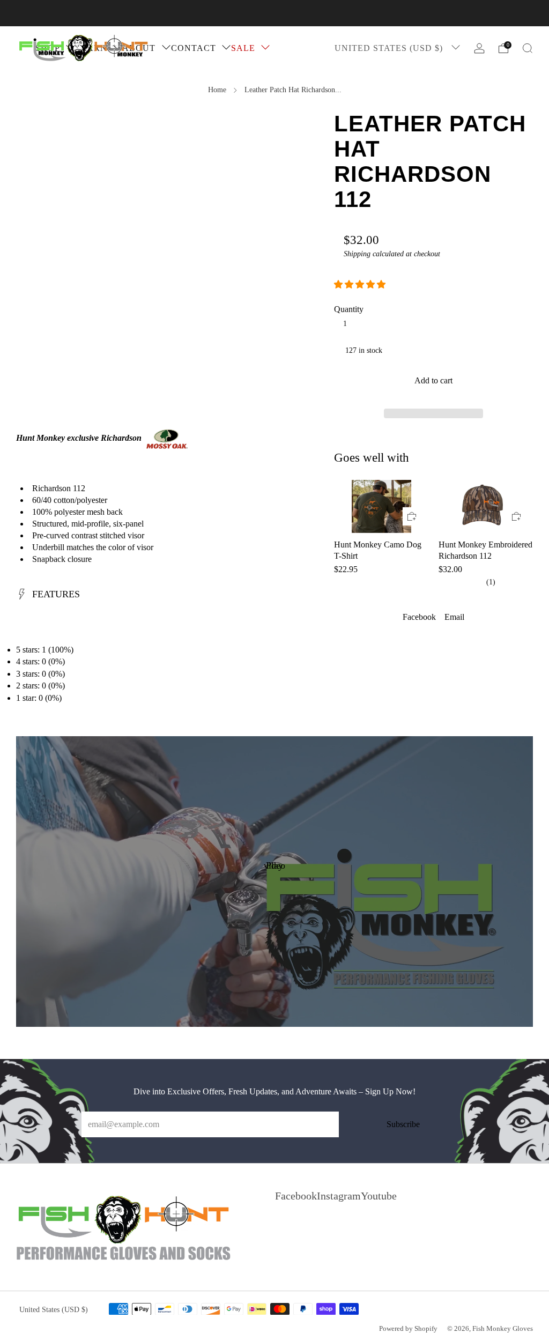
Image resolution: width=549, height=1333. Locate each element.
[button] (361, 284)
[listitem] (274, 13)
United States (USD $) (390, 48)
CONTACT (193, 48)
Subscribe (403, 1124)
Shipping (357, 254)
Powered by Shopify (408, 1328)
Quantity (348, 309)
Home (217, 90)
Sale (243, 48)
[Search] (527, 48)
